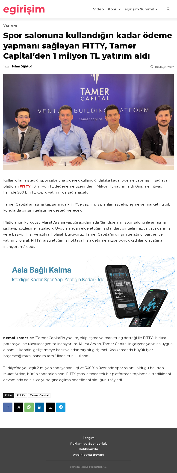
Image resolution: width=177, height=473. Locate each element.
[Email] (50, 407)
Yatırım (10, 26)
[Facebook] (7, 407)
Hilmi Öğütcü (22, 66)
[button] (168, 9)
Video (98, 9)
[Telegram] (60, 407)
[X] (18, 407)
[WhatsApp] (29, 407)
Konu (112, 9)
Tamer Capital (39, 395)
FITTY (21, 395)
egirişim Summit (139, 9)
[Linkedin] (39, 407)
